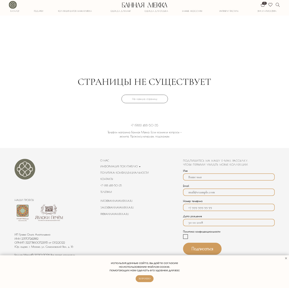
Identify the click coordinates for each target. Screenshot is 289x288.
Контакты (106, 179)
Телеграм (106, 192)
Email (186, 185)
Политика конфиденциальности (124, 172)
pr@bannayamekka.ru (114, 214)
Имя (185, 170)
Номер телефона (192, 201)
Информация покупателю (119, 166)
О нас (104, 160)
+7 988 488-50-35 (111, 185)
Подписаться (202, 248)
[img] (13, 5)
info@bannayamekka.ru (116, 200)
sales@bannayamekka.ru (117, 207)
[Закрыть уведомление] (286, 258)
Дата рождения (192, 216)
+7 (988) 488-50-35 (144, 125)
